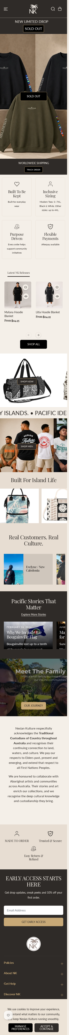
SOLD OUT (33, 28)
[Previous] (29, 335)
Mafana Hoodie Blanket (13, 314)
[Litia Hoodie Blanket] (49, 295)
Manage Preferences (21, 1028)
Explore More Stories (33, 614)
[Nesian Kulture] (33, 9)
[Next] (38, 335)
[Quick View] (26, 296)
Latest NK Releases (18, 272)
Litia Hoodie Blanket (48, 312)
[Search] (52, 8)
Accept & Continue (46, 1028)
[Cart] (59, 8)
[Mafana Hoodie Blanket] (17, 295)
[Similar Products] (25, 287)
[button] (5, 8)
